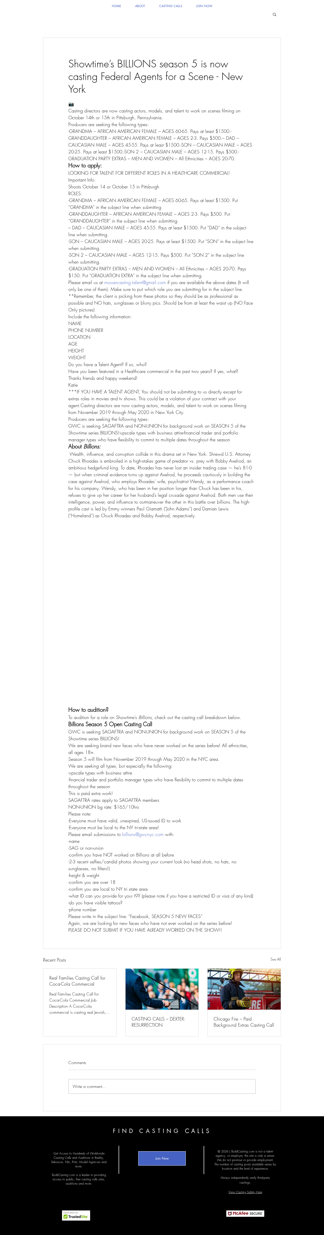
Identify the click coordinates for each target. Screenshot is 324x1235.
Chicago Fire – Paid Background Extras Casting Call (244, 1022)
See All (276, 959)
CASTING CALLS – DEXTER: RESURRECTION (158, 1022)
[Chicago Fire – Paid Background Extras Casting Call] (244, 989)
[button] (274, 14)
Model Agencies (89, 1162)
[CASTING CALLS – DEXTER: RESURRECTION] (162, 989)
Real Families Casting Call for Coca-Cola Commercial (77, 981)
